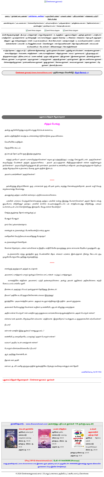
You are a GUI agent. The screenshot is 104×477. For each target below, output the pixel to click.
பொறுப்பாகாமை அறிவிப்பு (55, 474)
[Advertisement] (52, 94)
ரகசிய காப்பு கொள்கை (78, 474)
